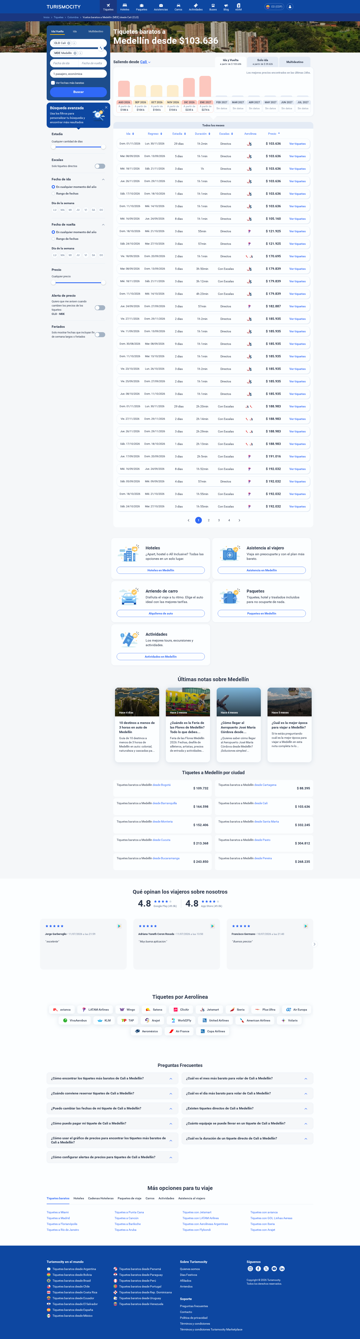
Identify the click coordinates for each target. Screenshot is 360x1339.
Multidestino (96, 31)
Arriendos (186, 1286)
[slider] (53, 146)
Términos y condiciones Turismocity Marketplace (211, 1329)
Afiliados (185, 1280)
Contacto (186, 1312)
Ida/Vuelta (57, 31)
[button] (290, 6)
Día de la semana (63, 203)
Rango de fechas (67, 193)
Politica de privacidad (194, 1317)
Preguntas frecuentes (194, 1306)
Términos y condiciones (195, 1323)
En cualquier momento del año (76, 186)
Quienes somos (190, 1269)
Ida (75, 31)
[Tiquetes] (63, 7)
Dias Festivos (188, 1274)
